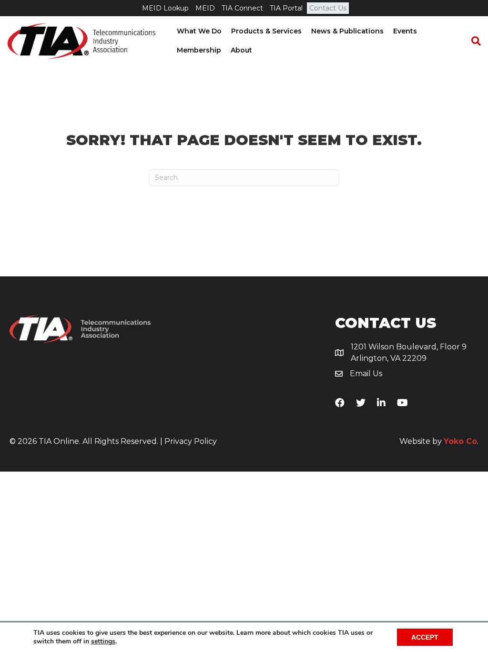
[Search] (471, 41)
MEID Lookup (165, 8)
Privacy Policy (190, 441)
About (241, 50)
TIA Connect (242, 8)
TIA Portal (286, 8)
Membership (199, 50)
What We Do (199, 31)
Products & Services (266, 31)
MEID (205, 8)
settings (103, 641)
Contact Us (327, 8)
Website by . (438, 441)
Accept (424, 637)
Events (405, 31)
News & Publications (347, 31)
